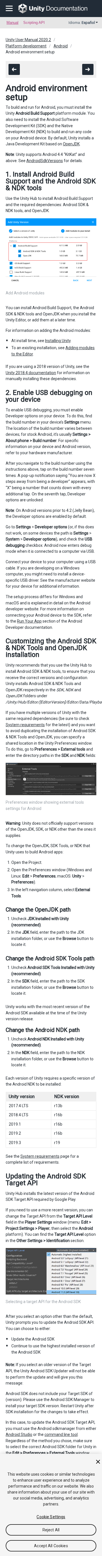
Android (61, 46)
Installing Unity (58, 340)
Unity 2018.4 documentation (31, 372)
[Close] (98, 1462)
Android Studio (19, 1434)
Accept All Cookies (51, 1546)
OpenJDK (71, 144)
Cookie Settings (51, 1517)
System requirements (25, 724)
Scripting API (34, 22)
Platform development (26, 46)
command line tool (61, 1434)
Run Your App (29, 621)
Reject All (51, 1530)
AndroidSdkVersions (44, 160)
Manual (12, 22)
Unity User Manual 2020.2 (28, 39)
